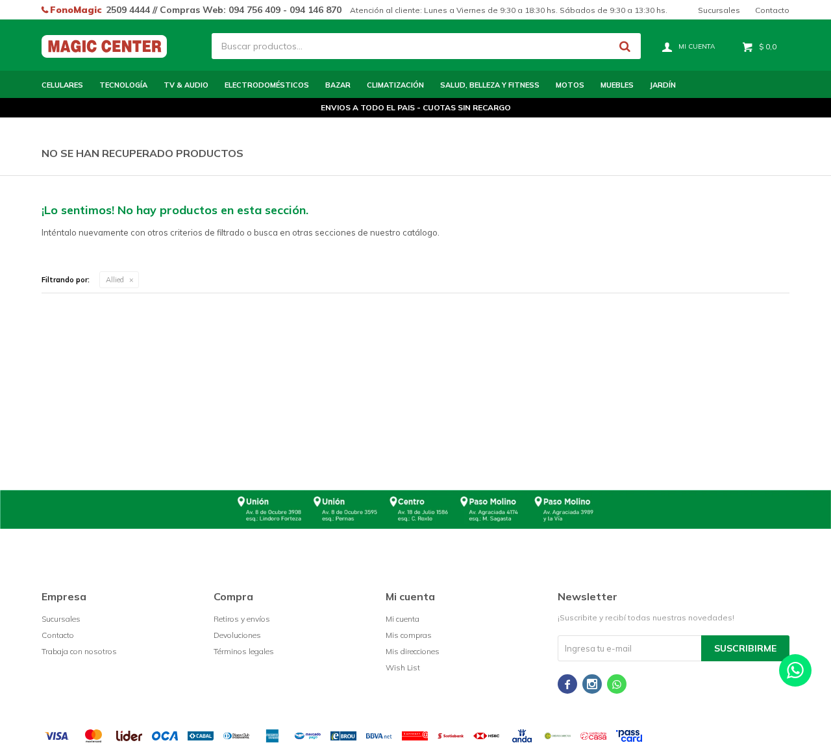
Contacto (772, 10)
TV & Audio (186, 85)
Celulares (62, 85)
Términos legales (244, 651)
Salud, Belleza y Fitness (490, 85)
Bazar (338, 85)
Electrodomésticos (267, 85)
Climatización (395, 85)
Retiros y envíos (242, 619)
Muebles (617, 85)
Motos (570, 85)
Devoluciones (237, 635)
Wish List (403, 667)
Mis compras (409, 635)
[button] (624, 46)
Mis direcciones (413, 651)
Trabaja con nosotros (79, 651)
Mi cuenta (402, 619)
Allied (115, 279)
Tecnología (123, 85)
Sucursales (719, 10)
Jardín (663, 85)
